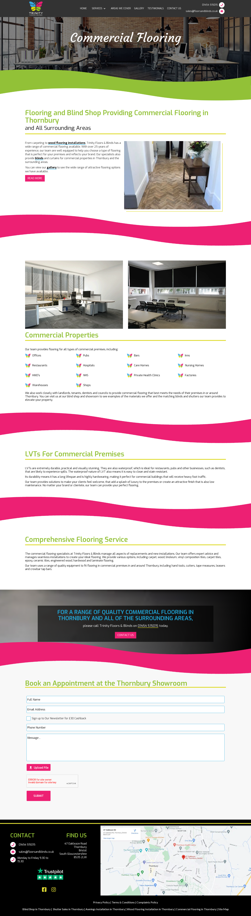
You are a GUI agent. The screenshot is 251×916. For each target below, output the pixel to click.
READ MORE (35, 178)
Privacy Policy (101, 902)
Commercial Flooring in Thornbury (196, 909)
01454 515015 (210, 4)
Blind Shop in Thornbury (36, 909)
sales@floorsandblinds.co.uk (202, 11)
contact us (174, 8)
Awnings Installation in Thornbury (105, 909)
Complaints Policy (147, 902)
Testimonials (156, 8)
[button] (98, 8)
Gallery (139, 8)
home (83, 8)
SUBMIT (38, 796)
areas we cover (121, 8)
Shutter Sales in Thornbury (68, 909)
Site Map (223, 909)
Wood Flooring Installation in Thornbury (150, 909)
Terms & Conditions (123, 902)
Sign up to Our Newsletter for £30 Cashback (59, 718)
